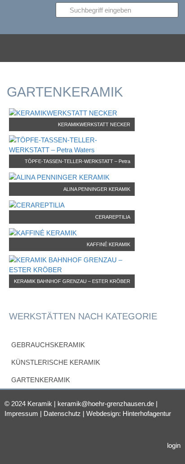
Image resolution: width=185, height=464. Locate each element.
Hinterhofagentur (147, 413)
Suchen (79, 25)
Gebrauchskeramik (48, 345)
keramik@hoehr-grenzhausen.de (105, 403)
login (174, 445)
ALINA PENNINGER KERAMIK (96, 189)
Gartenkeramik (40, 380)
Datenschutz (62, 413)
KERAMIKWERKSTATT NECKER (94, 124)
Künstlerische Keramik (55, 362)
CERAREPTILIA (112, 217)
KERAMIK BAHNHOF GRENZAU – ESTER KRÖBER (72, 281)
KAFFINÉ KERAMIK (108, 244)
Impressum (21, 413)
